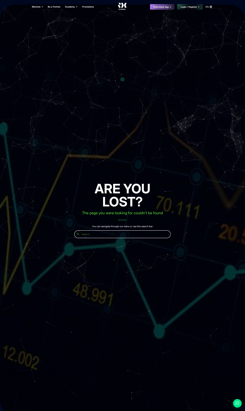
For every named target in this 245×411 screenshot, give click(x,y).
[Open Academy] (77, 7)
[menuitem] (209, 7)
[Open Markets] (42, 7)
